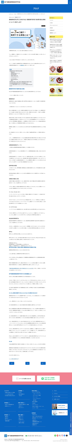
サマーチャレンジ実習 (37, 395)
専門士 (12, 80)
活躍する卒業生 (21, 422)
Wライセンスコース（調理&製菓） (8, 420)
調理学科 (6, 416)
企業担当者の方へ (35, 423)
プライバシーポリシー (64, 439)
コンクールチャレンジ (36, 398)
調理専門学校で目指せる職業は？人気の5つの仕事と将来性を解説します (56, 46)
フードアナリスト (13, 78)
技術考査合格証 (13, 74)
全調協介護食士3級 (14, 75)
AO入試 (20, 392)
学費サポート (21, 406)
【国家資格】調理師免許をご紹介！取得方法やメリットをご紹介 (21, 268)
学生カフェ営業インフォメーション (38, 406)
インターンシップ (21, 421)
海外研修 (34, 400)
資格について (21, 416)
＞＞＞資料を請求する (13, 358)
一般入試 (20, 395)
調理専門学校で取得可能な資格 (16, 71)
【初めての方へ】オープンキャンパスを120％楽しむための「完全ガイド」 (56, 57)
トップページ (11, 13)
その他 (51, 22)
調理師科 (22, 65)
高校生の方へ (34, 414)
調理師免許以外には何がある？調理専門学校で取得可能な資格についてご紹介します (31, 13)
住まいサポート (21, 407)
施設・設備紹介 (35, 401)
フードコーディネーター (15, 77)
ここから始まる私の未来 (9, 394)
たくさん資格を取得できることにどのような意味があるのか (21, 84)
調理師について (53, 32)
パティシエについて (54, 25)
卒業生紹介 (52, 30)
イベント (51, 20)
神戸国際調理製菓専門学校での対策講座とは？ (19, 83)
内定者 (51, 27)
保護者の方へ (34, 424)
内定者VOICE (21, 419)
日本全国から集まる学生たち (10, 395)
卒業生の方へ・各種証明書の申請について (37, 421)
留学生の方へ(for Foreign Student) (37, 418)
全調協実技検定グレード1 (15, 73)
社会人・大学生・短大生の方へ (37, 416)
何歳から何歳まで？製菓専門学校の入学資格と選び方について (56, 62)
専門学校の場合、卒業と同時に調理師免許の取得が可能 (21, 81)
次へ (43, 363)
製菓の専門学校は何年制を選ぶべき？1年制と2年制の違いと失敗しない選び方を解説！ (56, 41)
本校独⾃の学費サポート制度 (24, 404)
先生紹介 (34, 403)
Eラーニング (35, 396)
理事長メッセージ (8, 406)
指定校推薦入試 (21, 394)
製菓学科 (6, 418)
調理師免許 (13, 72)
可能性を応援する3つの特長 (10, 392)
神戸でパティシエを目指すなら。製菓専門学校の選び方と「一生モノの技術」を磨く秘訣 (56, 51)
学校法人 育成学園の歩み (9, 404)
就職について (21, 418)
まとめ (11, 85)
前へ (12, 363)
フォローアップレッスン (37, 393)
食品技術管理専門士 (14, 79)
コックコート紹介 (35, 407)
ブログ (15, 13)
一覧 (27, 363)
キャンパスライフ (35, 404)
